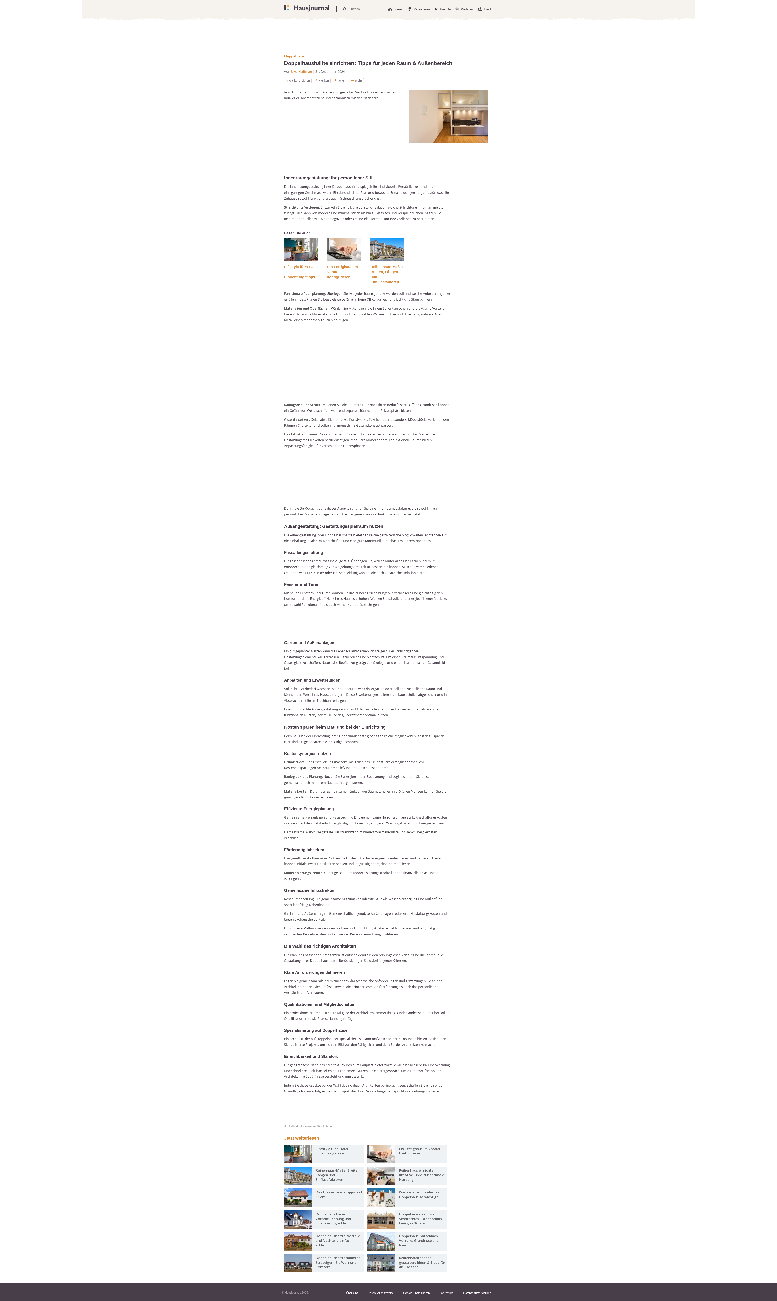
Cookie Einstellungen (416, 1293)
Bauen (399, 9)
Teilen (341, 80)
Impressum (446, 1293)
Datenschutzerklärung (477, 1293)
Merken (323, 80)
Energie (445, 9)
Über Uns (489, 9)
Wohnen (467, 9)
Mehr (358, 80)
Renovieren (422, 9)
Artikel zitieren (299, 80)
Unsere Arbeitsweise (381, 1293)
